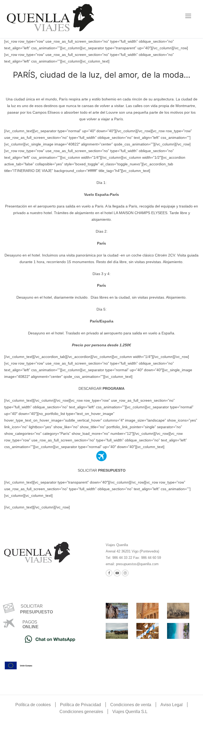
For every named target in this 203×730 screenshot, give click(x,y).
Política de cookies (33, 704)
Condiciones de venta (130, 704)
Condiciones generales (81, 711)
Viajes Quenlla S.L (129, 711)
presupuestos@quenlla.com (137, 564)
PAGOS (29, 622)
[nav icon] (188, 15)
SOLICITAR (102, 470)
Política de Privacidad (80, 704)
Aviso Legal (171, 704)
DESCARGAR (101, 388)
